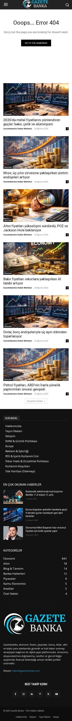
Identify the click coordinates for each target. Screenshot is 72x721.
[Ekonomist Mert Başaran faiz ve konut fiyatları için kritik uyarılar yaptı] (13, 533)
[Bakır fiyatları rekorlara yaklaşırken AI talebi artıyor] (36, 258)
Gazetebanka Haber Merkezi (17, 128)
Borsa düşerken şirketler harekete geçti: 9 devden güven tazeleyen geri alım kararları (46, 512)
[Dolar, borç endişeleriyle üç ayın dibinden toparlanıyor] (36, 311)
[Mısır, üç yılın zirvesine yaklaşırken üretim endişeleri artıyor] (36, 152)
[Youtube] (56, 694)
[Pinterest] (40, 694)
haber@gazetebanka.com (26, 670)
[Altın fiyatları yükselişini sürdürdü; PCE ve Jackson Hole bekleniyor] (36, 205)
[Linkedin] (32, 694)
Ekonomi (8, 114)
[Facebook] (15, 694)
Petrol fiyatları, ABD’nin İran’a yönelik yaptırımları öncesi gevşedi (31, 387)
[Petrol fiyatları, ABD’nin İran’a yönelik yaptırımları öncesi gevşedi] (36, 364)
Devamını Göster (35, 401)
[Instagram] (23, 694)
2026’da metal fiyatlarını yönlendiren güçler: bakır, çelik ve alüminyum (31, 122)
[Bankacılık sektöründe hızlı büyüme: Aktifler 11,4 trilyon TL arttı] (13, 497)
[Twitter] (48, 694)
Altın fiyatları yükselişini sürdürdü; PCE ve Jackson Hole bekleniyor (35, 228)
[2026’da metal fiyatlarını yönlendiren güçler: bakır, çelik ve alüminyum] (36, 99)
